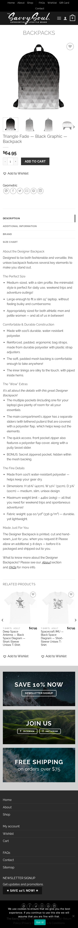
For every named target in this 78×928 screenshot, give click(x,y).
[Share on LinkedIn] (40, 191)
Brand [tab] (7, 234)
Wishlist (52, 2)
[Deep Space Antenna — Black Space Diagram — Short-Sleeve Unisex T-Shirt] (20, 608)
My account (11, 826)
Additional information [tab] (20, 226)
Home (11, 2)
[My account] (65, 18)
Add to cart (35, 161)
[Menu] (59, 18)
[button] (15, 173)
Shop (30, 2)
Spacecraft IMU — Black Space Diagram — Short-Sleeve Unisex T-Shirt (52, 638)
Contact (39, 8)
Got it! (40, 922)
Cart (6, 841)
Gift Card (64, 2)
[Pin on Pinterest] (33, 191)
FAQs (42, 2)
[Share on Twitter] (20, 191)
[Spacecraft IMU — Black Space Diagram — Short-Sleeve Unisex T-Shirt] (58, 608)
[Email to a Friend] (27, 191)
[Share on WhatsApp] (6, 191)
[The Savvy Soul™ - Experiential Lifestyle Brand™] (28, 18)
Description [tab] (11, 218)
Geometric (10, 185)
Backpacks (39, 33)
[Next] (69, 78)
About (20, 2)
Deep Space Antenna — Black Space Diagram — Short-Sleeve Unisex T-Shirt (14, 638)
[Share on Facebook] (13, 191)
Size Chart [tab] (10, 242)
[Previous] (9, 78)
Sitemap (8, 867)
